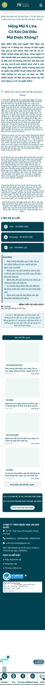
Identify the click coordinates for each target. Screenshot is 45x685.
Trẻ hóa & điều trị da (13, 568)
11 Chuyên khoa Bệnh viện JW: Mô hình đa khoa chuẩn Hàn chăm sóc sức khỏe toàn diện (22, 289)
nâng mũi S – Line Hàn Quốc (22, 100)
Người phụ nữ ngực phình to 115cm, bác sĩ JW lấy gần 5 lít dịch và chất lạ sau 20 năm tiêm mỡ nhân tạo (22, 273)
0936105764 (35, 538)
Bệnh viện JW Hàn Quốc (11, 583)
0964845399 (23, 538)
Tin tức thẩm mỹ (37, 17)
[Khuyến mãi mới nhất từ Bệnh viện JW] (4, 660)
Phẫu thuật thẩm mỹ (13, 560)
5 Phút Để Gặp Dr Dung (22, 508)
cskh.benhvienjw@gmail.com (17, 543)
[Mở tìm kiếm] (4, 5)
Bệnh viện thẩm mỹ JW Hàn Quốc (15, 17)
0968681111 (11, 538)
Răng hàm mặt (11, 564)
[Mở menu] (41, 4)
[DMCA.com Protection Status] (33, 576)
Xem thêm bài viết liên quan (22, 485)
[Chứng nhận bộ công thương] (13, 576)
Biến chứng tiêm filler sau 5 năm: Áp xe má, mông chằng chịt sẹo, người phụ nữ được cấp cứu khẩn (21, 264)
